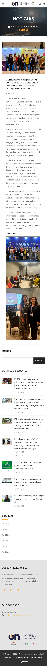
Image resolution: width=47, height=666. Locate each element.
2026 (7, 523)
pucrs (36, 27)
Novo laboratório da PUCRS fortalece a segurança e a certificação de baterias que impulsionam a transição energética (26, 445)
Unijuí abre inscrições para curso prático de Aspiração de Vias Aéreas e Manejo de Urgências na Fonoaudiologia (29, 404)
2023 (7, 541)
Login (25, 662)
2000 (7, 552)
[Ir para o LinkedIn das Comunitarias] (44, 4)
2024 (7, 535)
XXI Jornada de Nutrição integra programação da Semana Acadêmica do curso (28, 465)
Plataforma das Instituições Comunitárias (23, 657)
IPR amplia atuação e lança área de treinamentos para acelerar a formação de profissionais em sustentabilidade (28, 424)
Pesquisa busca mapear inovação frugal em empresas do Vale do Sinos (29, 498)
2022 (7, 546)
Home (13, 27)
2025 (7, 529)
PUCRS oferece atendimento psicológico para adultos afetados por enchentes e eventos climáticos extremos (29, 384)
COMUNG (25, 27)
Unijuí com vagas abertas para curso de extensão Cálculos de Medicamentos (27, 482)
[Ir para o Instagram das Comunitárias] (39, 4)
